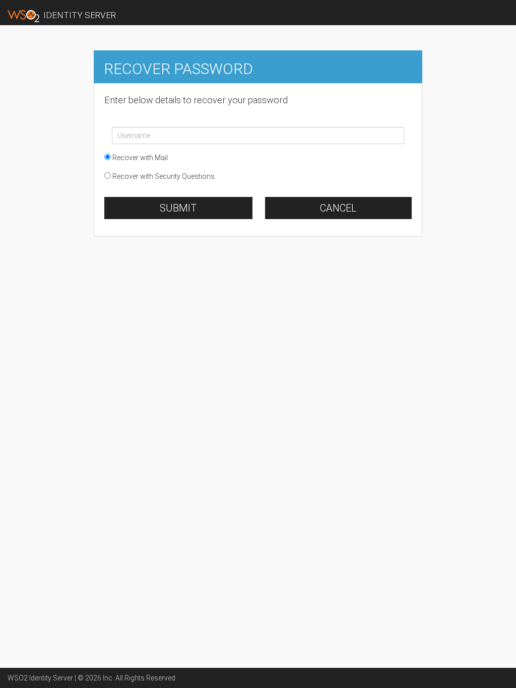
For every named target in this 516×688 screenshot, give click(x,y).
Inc (107, 678)
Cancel (338, 208)
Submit (178, 208)
